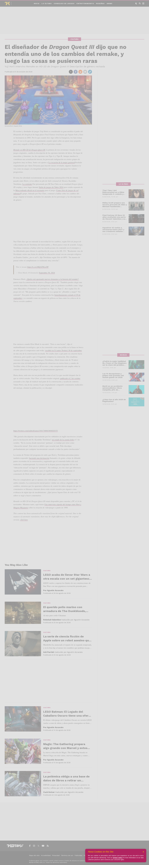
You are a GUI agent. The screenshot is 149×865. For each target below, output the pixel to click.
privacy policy (117, 857)
